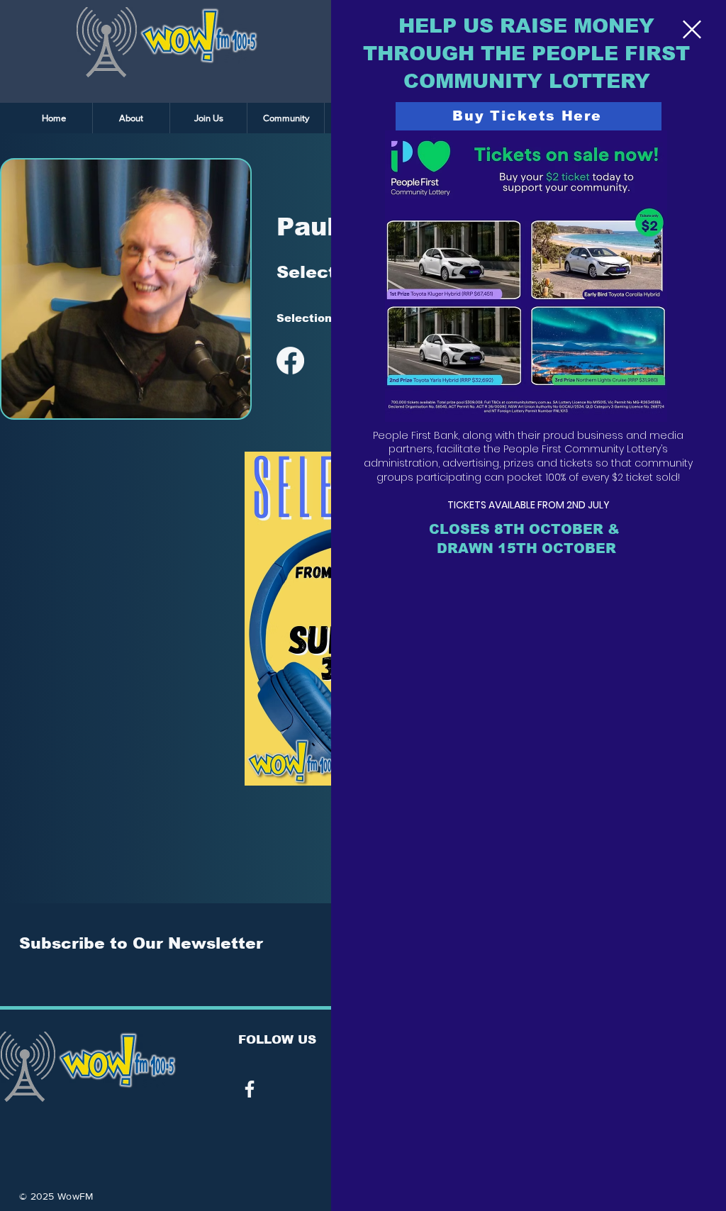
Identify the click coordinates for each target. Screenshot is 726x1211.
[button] (692, 29)
